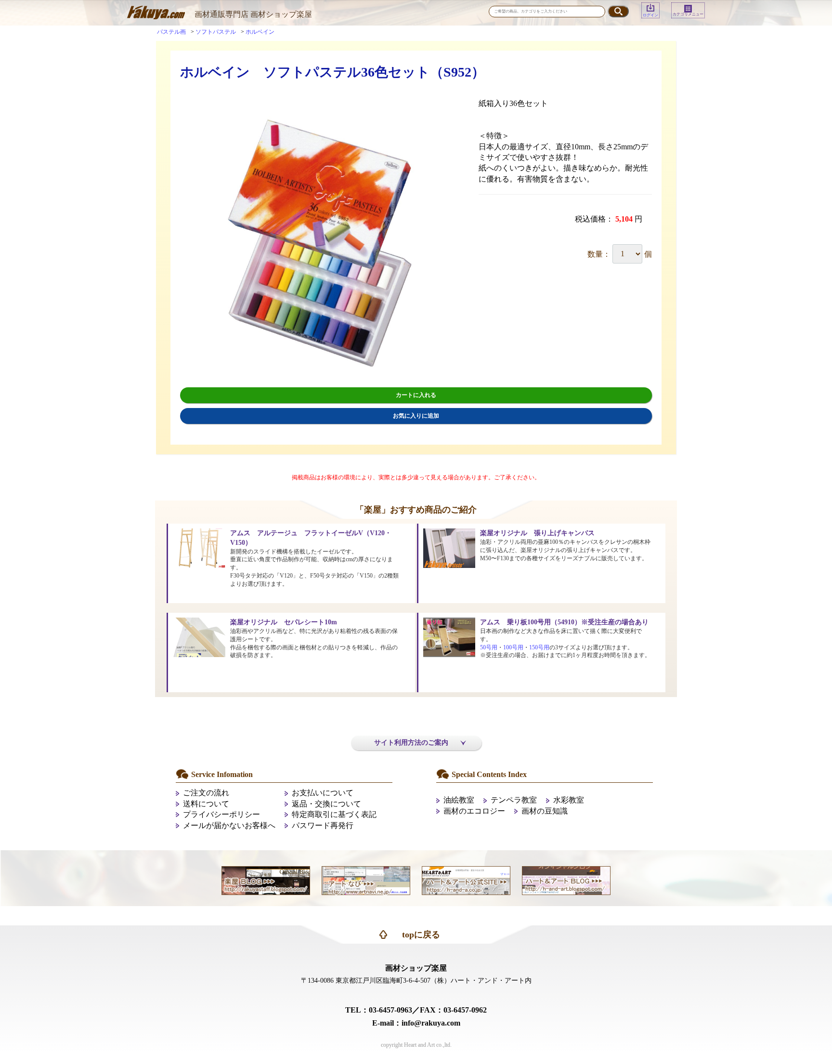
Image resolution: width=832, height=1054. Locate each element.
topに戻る (421, 934)
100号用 (513, 647)
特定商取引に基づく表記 (334, 814)
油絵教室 (458, 800)
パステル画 (171, 31)
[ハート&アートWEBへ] (466, 880)
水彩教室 (568, 800)
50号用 (488, 647)
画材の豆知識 (544, 811)
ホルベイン (260, 31)
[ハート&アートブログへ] (566, 880)
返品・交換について (326, 804)
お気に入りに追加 (416, 415)
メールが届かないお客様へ (229, 825)
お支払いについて (322, 793)
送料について (206, 804)
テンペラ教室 (514, 800)
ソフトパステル (215, 31)
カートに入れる (416, 395)
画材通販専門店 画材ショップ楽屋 (253, 14)
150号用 (539, 647)
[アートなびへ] (366, 880)
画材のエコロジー (474, 811)
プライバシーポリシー (221, 814)
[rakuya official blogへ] (265, 880)
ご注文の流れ (206, 793)
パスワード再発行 (322, 825)
